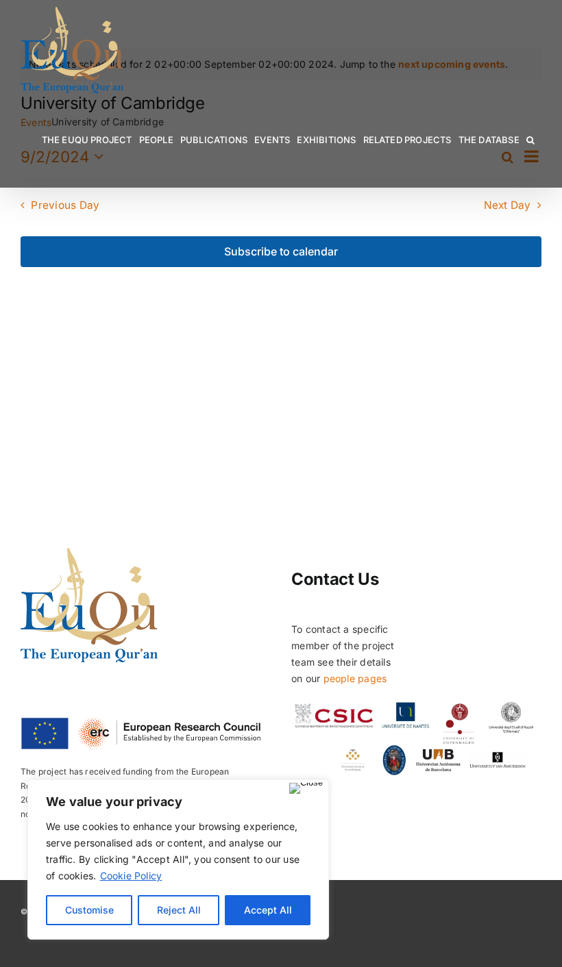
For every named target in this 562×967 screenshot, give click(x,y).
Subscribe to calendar (281, 251)
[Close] (306, 788)
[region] (178, 859)
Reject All (179, 910)
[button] (530, 140)
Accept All (268, 910)
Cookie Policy (131, 875)
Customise (89, 910)
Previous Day (65, 205)
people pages (355, 678)
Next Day (507, 205)
